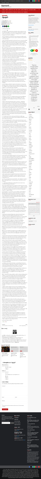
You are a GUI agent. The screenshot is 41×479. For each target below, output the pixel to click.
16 (38, 208)
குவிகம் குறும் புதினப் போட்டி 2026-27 (34, 35)
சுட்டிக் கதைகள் (31, 9)
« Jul (34, 215)
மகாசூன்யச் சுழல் (32, 423)
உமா (29, 125)
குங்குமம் (30, 136)
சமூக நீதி (22, 9)
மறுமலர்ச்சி (30, 185)
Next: (23, 325)
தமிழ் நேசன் (30, 150)
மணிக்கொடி (30, 183)
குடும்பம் (19, 9)
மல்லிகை (30, 186)
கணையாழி (30, 130)
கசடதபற (30, 128)
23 (38, 210)
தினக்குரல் (30, 161)
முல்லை (30, 189)
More (18, 430)
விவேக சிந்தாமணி (31, 194)
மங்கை (30, 180)
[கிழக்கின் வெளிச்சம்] (14, 349)
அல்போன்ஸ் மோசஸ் (6, 354)
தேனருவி (30, 174)
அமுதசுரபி (30, 114)
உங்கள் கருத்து (3, 2)
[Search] (39, 9)
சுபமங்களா (30, 147)
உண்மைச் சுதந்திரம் (4, 353)
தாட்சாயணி (13, 354)
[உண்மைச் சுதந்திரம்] (5, 349)
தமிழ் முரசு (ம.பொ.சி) (31, 153)
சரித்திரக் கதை (26, 9)
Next (39, 109)
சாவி (29, 141)
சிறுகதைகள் (5, 5)
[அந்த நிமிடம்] (23, 349)
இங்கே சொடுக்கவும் (31, 30)
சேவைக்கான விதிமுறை (17, 422)
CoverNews (27, 477)
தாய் (29, 155)
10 (29, 208)
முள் (30, 442)
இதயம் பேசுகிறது (31, 117)
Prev (29, 109)
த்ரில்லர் (35, 9)
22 (37, 210)
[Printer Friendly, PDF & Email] (4, 321)
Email (16, 397)
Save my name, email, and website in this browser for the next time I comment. (13, 406)
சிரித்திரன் (30, 142)
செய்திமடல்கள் (16, 419)
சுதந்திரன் (30, 144)
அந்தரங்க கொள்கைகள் (17, 424)
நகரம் (35, 417)
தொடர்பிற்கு (7, 2)
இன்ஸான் (30, 119)
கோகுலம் (30, 139)
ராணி (29, 191)
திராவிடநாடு (30, 169)
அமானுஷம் (3, 9)
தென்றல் (30, 172)
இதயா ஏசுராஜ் (9, 20)
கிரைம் (17, 9)
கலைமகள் (30, 131)
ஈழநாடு (30, 122)
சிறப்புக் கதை (5, 15)
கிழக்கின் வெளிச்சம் (14, 353)
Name (3, 397)
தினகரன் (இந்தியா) (31, 158)
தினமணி (30, 164)
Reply (7, 368)
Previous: (7, 325)
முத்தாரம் (30, 188)
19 (32, 210)
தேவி (29, 175)
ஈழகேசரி (30, 120)
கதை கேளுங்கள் (16, 417)
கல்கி (29, 133)
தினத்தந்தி (30, 163)
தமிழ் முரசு (30, 152)
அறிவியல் (6, 9)
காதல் (14, 9)
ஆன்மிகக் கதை (11, 9)
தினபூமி (30, 166)
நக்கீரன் (30, 177)
